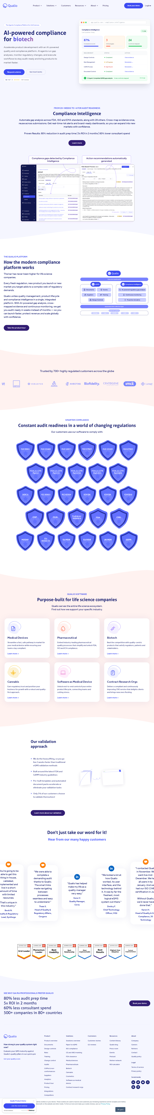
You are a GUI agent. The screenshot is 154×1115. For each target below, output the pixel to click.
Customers (66, 5)
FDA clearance (71, 1057)
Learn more (77, 143)
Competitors (49, 1095)
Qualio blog (114, 1045)
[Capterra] (138, 1087)
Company (134, 1041)
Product (36, 5)
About (93, 5)
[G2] (133, 1087)
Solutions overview (73, 1041)
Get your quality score (12, 1059)
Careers (134, 1045)
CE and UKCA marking (74, 1053)
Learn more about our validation (47, 813)
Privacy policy (136, 1071)
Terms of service (137, 1067)
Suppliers (47, 1075)
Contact (134, 1053)
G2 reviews (92, 1045)
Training (47, 1057)
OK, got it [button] (120, 1109)
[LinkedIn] (133, 1082)
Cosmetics (70, 1076)
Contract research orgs (74, 1087)
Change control (50, 1060)
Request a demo (14, 72)
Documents (48, 1045)
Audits (46, 1064)
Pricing (106, 5)
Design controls (50, 1049)
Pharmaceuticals (72, 1064)
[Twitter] (138, 1082)
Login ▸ (148, 5)
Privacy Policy (105, 1104)
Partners (134, 1049)
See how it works (36, 72)
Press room (114, 1049)
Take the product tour (16, 328)
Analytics (47, 1079)
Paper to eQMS (71, 1045)
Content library (115, 1041)
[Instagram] (148, 1082)
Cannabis (69, 1072)
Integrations (48, 1091)
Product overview (50, 1041)
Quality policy (136, 1057)
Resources (79, 5)
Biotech (69, 1068)
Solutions (50, 5)
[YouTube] (143, 1082)
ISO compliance (72, 1049)
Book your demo (134, 6)
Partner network (116, 1060)
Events (112, 1053)
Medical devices (72, 1060)
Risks (46, 1053)
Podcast (113, 1057)
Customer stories (94, 1041)
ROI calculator (115, 1064)
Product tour (49, 1083)
